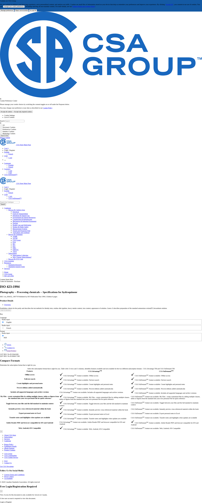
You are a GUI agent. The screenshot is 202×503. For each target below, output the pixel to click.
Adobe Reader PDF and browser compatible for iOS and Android (29, 423)
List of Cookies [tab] (9, 117)
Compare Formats (10, 360)
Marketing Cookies (9, 133)
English (10, 165)
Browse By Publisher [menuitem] (15, 234)
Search (2, 121)
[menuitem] (107, 212)
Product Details (6, 301)
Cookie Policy (47, 108)
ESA (14, 242)
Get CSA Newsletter (7, 466)
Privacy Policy (9, 476)
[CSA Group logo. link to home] (101, 97)
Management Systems (20, 229)
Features (30, 371)
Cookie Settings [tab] (9, 115)
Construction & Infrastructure (22, 219)
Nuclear (15, 223)
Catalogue (7, 441)
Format (2, 331)
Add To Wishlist (5, 310)
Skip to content (5, 138)
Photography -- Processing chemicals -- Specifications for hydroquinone (38, 292)
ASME (15, 236)
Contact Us (8, 463)
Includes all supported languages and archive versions (30, 392)
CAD (10, 158)
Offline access (30, 375)
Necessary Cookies (9, 127)
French (10, 154)
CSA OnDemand (166, 371)
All (3, 125)
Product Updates (9, 450)
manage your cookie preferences (14, 6)
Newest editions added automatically (30, 388)
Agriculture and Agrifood (21, 233)
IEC (14, 244)
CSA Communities (10, 455)
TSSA (15, 251)
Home (6, 272)
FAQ (6, 461)
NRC (14, 248)
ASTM (15, 238)
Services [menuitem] (7, 268)
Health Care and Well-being (22, 225)
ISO (14, 246)
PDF (5, 338)
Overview (7, 305)
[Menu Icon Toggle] (5, 160)
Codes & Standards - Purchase (10, 281)
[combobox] (9, 202)
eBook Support (9, 448)
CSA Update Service (11, 457)
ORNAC (16, 250)
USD (6, 156)
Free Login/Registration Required (18, 486)
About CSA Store (10, 435)
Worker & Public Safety (21, 227)
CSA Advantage (95, 371)
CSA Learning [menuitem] (9, 261)
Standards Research (14, 265)
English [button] (6, 152)
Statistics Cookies (8, 131)
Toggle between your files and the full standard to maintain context (29, 403)
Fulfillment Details (10, 446)
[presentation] (0, 98)
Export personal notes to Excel (30, 413)
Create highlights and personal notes (30, 383)
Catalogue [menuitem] (7, 208)
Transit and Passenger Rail (21, 231)
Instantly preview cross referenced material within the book (30, 409)
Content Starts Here (6, 279)
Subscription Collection (20, 255)
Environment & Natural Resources (24, 217)
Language (3, 318)
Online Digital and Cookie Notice (83, 6)
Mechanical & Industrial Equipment (24, 221)
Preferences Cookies (9, 129)
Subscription (8, 437)
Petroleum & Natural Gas (21, 216)
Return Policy (8, 444)
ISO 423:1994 (9, 276)
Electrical (16, 212)
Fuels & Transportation (20, 214)
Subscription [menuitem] (12, 253)
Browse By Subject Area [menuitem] (16, 210)
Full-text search (29, 379)
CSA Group (17, 240)
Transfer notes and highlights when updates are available (29, 417)
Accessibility (8, 478)
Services (7, 439)
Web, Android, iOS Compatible (30, 428)
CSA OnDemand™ (10, 175)
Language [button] (7, 163)
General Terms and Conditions (14, 475)
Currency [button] (7, 169)
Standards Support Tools (16, 267)
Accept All (169, 4)
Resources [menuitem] (7, 263)
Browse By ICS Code (15, 259)
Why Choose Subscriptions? (22, 257)
